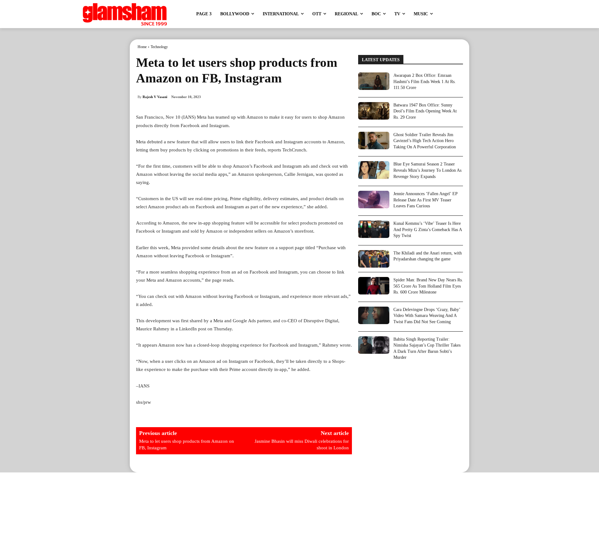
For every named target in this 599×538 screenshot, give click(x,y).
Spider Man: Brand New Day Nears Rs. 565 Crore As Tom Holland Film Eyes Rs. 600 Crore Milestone (428, 286)
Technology (159, 47)
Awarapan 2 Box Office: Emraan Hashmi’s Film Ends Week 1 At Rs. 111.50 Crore (424, 81)
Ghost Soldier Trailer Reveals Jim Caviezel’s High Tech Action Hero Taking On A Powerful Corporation (424, 140)
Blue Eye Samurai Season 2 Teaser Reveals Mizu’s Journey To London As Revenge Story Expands (427, 170)
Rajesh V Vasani (155, 97)
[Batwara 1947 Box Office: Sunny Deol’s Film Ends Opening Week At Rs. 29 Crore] (373, 111)
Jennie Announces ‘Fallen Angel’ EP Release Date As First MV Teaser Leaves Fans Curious (425, 199)
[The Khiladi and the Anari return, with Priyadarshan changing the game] (373, 259)
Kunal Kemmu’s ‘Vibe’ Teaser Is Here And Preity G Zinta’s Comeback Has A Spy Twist (427, 229)
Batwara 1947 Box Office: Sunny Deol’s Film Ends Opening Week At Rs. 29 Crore (425, 111)
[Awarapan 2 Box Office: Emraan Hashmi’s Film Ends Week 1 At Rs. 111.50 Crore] (373, 81)
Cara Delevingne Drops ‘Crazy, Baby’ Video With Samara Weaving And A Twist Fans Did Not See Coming (426, 315)
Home (142, 47)
